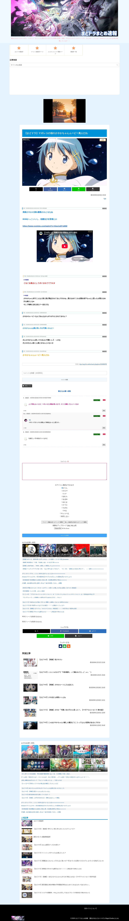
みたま (65, 502)
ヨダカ (65, 508)
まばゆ (65, 499)
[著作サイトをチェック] (60, 646)
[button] (117, 65)
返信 (25, 410)
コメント (64, 461)
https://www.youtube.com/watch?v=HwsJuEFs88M (45, 226)
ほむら (65, 496)
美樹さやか (28, 386)
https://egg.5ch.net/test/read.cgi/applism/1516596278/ (93, 364)
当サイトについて (90, 908)
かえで (65, 491)
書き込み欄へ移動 (64, 391)
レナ (65, 494)
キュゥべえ (65, 513)
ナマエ (65, 505)
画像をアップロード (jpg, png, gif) (64, 525)
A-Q (65, 511)
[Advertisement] (64, 82)
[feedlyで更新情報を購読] (64, 646)
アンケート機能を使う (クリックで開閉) (52, 522)
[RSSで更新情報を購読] (68, 646)
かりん (65, 488)
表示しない (65, 516)
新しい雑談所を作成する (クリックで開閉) (76, 522)
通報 (104, 410)
